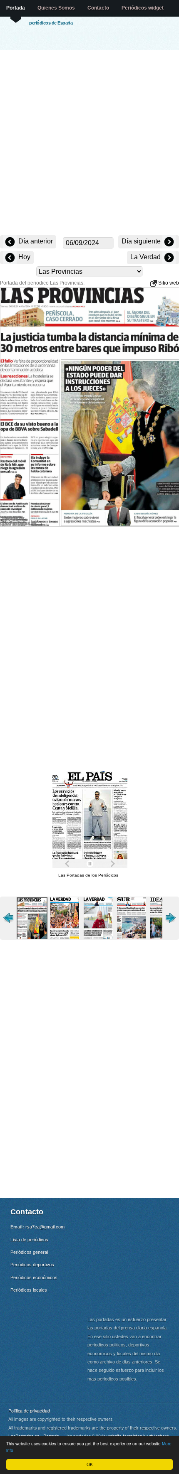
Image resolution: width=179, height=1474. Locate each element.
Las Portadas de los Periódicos (88, 875)
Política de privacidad (29, 1411)
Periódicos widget (143, 8)
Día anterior (35, 241)
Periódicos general (29, 1252)
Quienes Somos (56, 8)
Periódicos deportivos (32, 1264)
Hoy (23, 256)
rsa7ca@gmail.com (45, 1226)
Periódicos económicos (33, 1277)
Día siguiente (142, 241)
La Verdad (146, 256)
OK (90, 1464)
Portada (15, 8)
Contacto (98, 8)
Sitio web (168, 283)
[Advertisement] (89, 143)
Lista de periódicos (29, 1239)
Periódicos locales (28, 1289)
